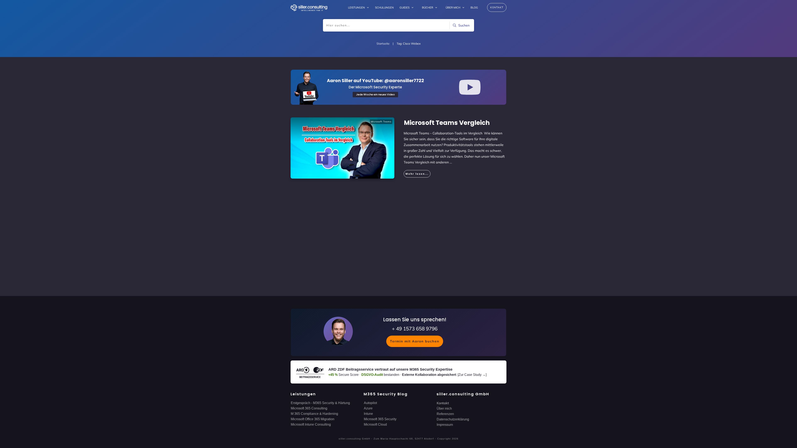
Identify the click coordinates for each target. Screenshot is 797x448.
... (451, 162)
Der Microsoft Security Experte (375, 87)
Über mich (444, 408)
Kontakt (443, 403)
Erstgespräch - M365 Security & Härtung (320, 403)
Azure (368, 408)
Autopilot (370, 403)
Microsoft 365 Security (380, 419)
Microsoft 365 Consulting (309, 408)
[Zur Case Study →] (472, 374)
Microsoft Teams (381, 121)
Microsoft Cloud (375, 424)
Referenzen (445, 414)
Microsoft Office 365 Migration (312, 419)
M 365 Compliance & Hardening (314, 413)
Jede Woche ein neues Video (375, 94)
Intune (368, 413)
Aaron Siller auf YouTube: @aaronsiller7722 (375, 81)
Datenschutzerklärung (453, 419)
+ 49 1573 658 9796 (415, 328)
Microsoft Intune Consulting (311, 424)
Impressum (445, 424)
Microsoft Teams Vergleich (447, 122)
